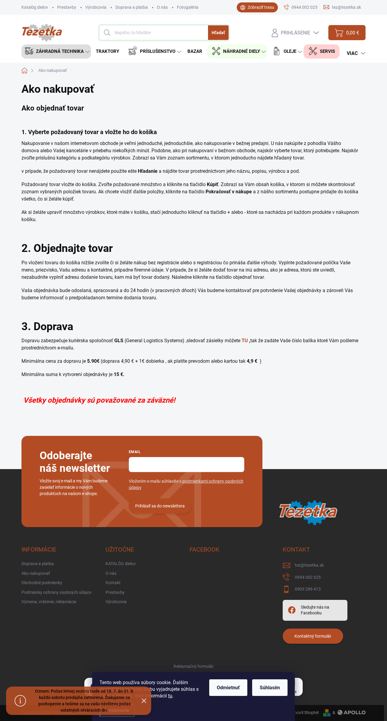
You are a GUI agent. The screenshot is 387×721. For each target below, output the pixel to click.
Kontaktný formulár (312, 636)
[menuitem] (56, 51)
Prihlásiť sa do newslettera (160, 506)
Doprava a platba (131, 7)
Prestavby (66, 7)
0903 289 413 (308, 589)
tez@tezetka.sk (309, 565)
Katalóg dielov (34, 7)
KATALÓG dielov (121, 563)
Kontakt (113, 582)
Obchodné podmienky (41, 582)
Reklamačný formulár (194, 666)
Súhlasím (270, 687)
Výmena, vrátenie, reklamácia (48, 601)
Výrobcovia (95, 7)
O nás (162, 7)
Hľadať (218, 32)
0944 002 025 (308, 577)
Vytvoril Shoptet (304, 712)
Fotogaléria (187, 7)
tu (170, 696)
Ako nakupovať (35, 573)
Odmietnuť (228, 687)
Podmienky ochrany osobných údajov (56, 592)
